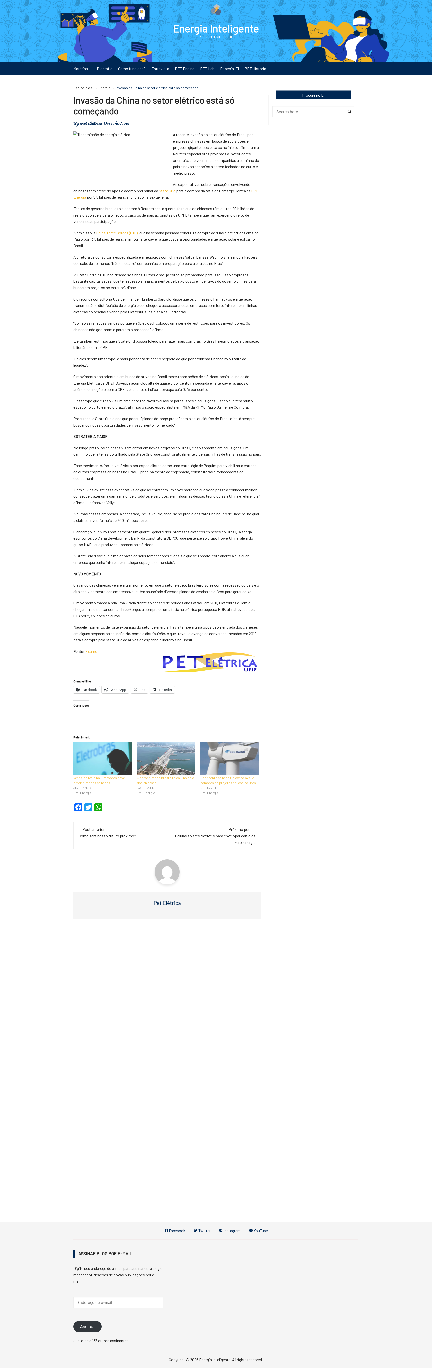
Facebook (177, 1230)
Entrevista (160, 68)
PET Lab (207, 68)
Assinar (87, 1327)
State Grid (167, 190)
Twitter (204, 1230)
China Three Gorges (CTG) (117, 232)
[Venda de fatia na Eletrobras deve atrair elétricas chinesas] (103, 759)
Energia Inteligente (216, 28)
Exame (91, 651)
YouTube (260, 1230)
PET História (255, 68)
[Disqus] (167, 997)
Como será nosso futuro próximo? (107, 836)
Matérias (81, 68)
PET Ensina (184, 68)
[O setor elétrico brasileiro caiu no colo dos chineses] (166, 759)
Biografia (104, 68)
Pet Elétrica (91, 123)
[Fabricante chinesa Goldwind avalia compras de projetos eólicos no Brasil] (229, 759)
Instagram (232, 1230)
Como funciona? (132, 68)
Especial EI (229, 68)
